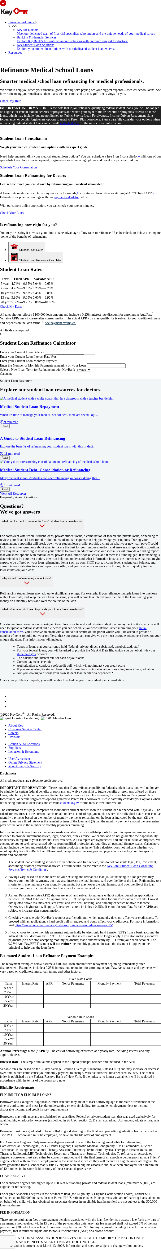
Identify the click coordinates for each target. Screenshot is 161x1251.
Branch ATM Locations (24, 744)
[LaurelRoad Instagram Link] (10, 706)
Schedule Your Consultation (18, 167)
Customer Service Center (25, 729)
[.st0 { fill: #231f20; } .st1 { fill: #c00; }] (14, 15)
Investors (14, 737)
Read (5, 426)
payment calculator (66, 197)
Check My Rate (10, 101)
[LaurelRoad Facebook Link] (10, 696)
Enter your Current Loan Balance (22, 352)
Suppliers (14, 747)
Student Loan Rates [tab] (30, 250)
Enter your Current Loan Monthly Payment (28, 361)
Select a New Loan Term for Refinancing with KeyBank (37, 369)
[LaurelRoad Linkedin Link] (10, 701)
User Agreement (19, 758)
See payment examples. (60, 323)
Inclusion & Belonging (23, 751)
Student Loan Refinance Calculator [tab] (39, 260)
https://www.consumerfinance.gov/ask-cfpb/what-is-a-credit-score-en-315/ (64, 925)
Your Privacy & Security (24, 766)
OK (2, 334)
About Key (15, 725)
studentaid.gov (69, 123)
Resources (15, 52)
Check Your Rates (12, 212)
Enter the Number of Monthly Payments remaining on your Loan (43, 365)
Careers (13, 733)
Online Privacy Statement (25, 762)
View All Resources (13, 493)
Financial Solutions (21, 22)
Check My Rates (11, 306)
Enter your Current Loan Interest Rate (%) (28, 356)
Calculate (6, 373)
